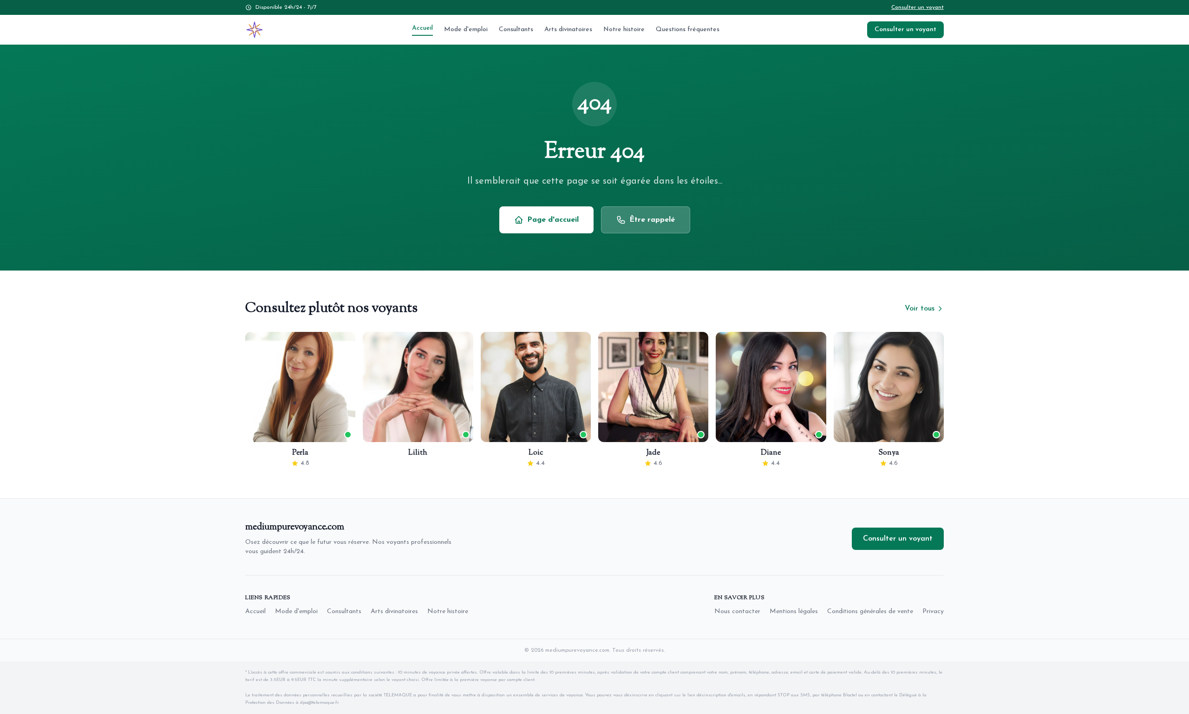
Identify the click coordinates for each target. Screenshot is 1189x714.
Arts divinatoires (568, 29)
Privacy (933, 611)
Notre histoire (624, 29)
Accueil (422, 28)
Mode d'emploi (466, 29)
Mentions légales (794, 611)
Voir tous (919, 308)
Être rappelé (652, 220)
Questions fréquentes (687, 29)
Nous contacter (737, 611)
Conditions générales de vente (870, 611)
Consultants (516, 29)
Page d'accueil (553, 220)
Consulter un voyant (917, 7)
